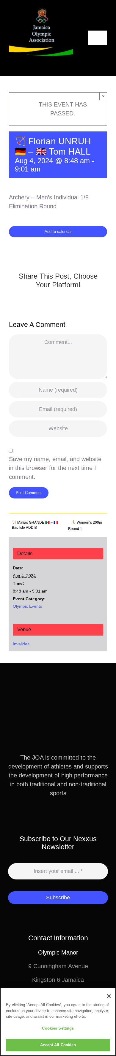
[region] (58, 1022)
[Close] (108, 996)
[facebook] (44, 814)
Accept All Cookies (58, 1045)
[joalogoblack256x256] (41, 9)
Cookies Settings (58, 1028)
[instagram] (63, 814)
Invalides (21, 643)
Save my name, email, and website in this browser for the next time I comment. (55, 468)
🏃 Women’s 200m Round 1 (85, 525)
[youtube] (72, 814)
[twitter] (53, 814)
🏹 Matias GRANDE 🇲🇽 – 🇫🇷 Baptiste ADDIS (35, 525)
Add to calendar (58, 231)
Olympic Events (27, 606)
